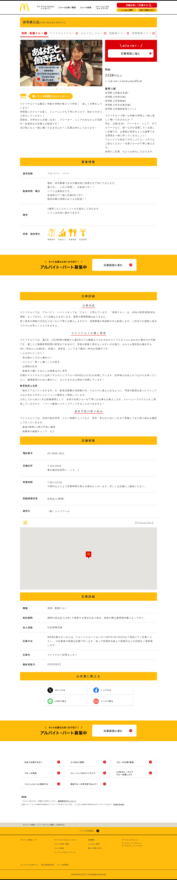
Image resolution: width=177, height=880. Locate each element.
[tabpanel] (61, 63)
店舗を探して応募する (137, 5)
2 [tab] (57, 89)
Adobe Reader (118, 804)
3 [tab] (61, 89)
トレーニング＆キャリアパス (102, 7)
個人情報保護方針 (47, 865)
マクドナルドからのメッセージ (45, 7)
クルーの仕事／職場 (67, 7)
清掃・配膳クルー (32, 33)
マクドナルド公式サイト (29, 865)
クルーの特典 (85, 7)
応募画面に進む (130, 53)
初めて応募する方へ (147, 10)
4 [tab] (65, 89)
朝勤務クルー (117, 33)
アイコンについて (144, 522)
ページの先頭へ (87, 831)
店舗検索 (91, 840)
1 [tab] (53, 89)
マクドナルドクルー (62, 33)
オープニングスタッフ (130, 840)
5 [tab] (69, 89)
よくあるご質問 (127, 10)
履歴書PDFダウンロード (67, 801)
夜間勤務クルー (141, 33)
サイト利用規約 (63, 865)
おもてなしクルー (92, 33)
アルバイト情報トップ (28, 840)
